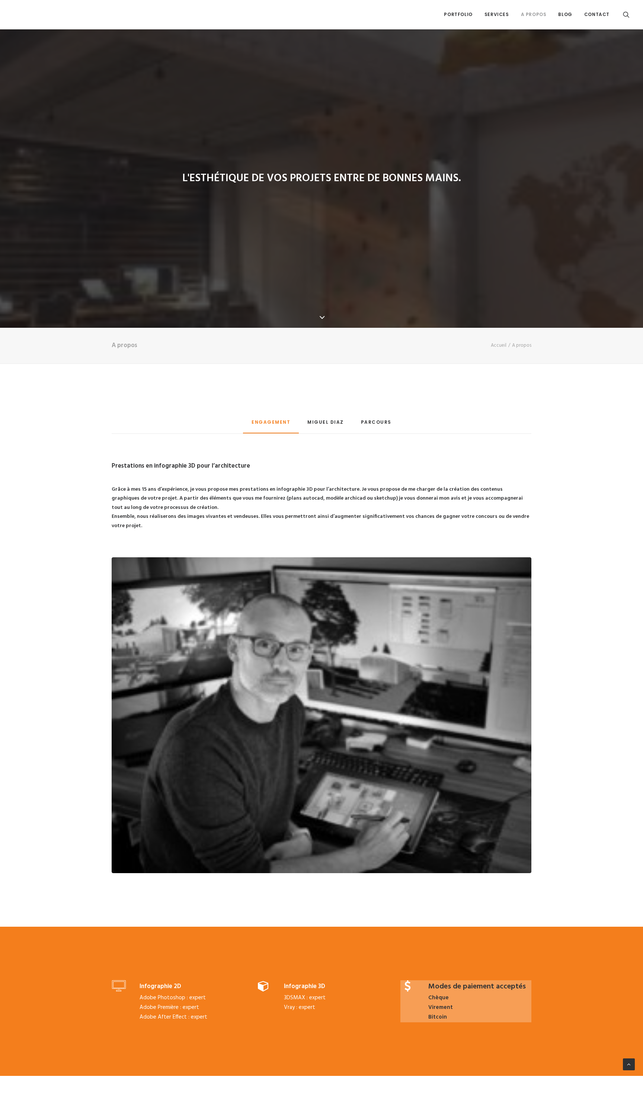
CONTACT (597, 14)
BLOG (565, 14)
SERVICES (496, 14)
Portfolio (458, 14)
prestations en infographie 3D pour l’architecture (299, 489)
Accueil (498, 345)
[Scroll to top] (629, 1064)
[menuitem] (458, 14)
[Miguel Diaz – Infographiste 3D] (20, 14)
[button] (626, 14)
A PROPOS (534, 14)
